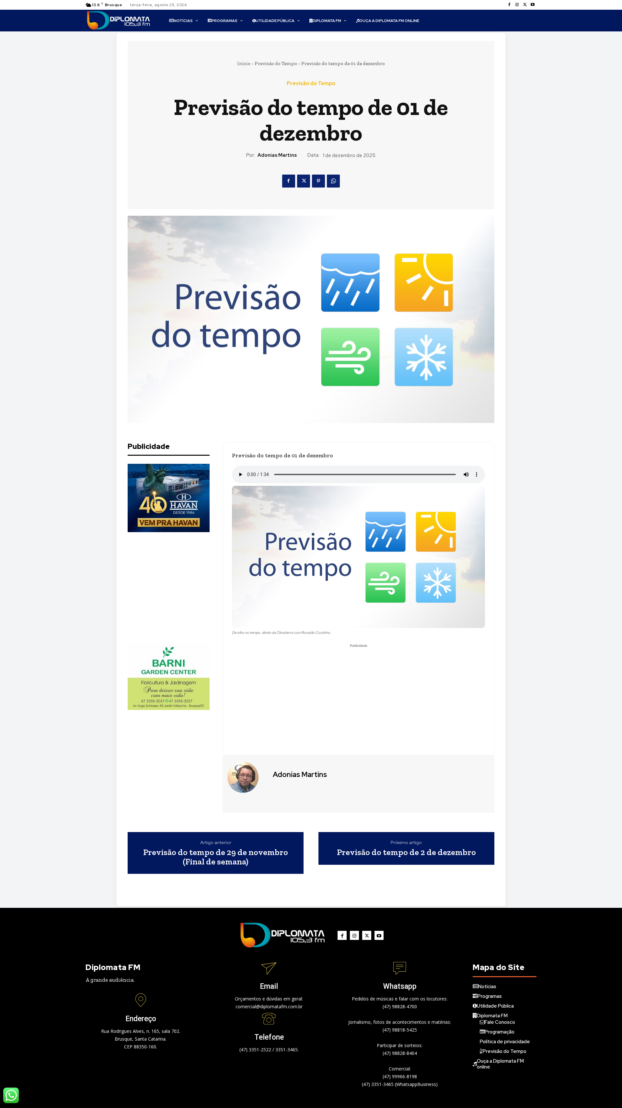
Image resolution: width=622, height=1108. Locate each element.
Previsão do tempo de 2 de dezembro (406, 852)
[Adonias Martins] (246, 777)
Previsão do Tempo (276, 63)
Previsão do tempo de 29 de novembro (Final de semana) (215, 857)
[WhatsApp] (333, 181)
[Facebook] (509, 5)
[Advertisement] (176, 586)
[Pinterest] (318, 181)
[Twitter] (525, 5)
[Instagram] (517, 5)
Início (243, 63)
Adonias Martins (277, 155)
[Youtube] (532, 5)
